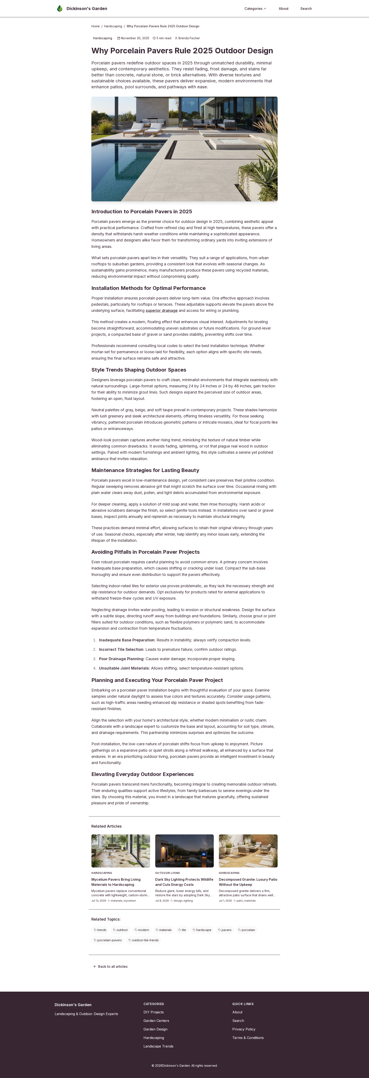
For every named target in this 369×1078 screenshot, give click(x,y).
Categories (253, 8)
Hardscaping (113, 26)
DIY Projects (154, 1012)
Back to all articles (112, 966)
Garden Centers (156, 1020)
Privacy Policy (243, 1029)
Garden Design (155, 1029)
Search (306, 8)
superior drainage (162, 310)
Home (95, 26)
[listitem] (100, 930)
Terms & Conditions (248, 1038)
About (283, 8)
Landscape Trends (158, 1046)
